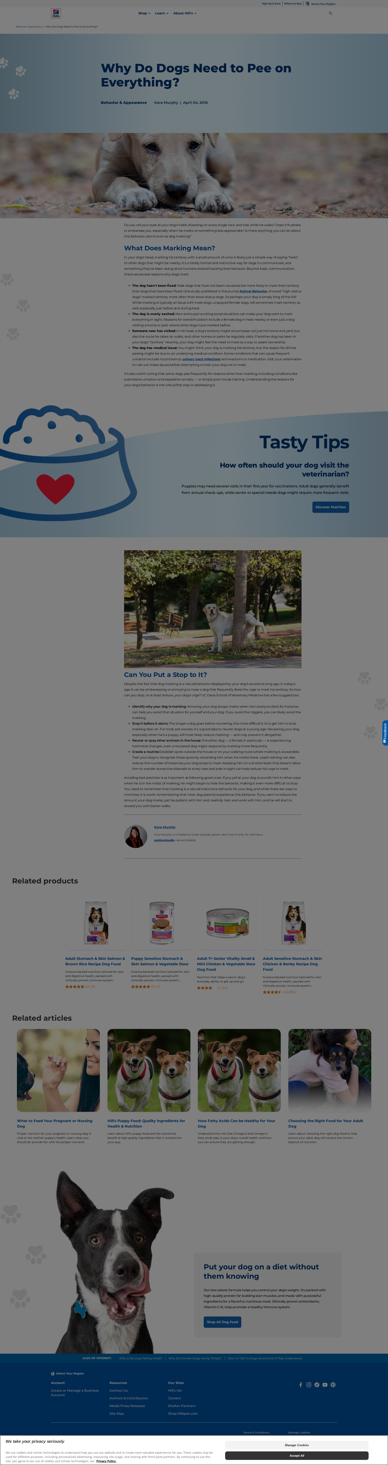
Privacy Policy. (106, 1461)
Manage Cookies (297, 1445)
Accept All (297, 1455)
